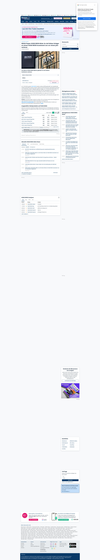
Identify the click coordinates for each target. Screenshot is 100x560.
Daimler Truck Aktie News (33, 536)
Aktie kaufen (54, 82)
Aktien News (29, 526)
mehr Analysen (24, 214)
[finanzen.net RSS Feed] (54, 548)
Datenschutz (42, 544)
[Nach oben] (77, 559)
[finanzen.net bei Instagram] (51, 544)
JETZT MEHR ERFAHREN (63, 519)
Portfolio (64, 448)
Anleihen (57, 21)
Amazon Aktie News (40, 529)
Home (23, 23)
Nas (51, 15)
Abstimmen (70, 480)
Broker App (62, 546)
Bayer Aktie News (31, 529)
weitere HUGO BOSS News (67, 159)
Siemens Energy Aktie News (49, 529)
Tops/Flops (72, 444)
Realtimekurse (65, 442)
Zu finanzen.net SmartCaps (70, 380)
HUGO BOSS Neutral (32, 210)
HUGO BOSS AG (25, 80)
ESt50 (28, 15)
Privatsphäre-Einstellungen (43, 549)
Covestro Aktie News (40, 535)
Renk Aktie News (56, 531)
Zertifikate (43, 21)
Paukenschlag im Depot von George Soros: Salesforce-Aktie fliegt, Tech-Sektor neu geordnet (69, 103)
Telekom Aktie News (70, 536)
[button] (58, 18)
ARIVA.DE (49, 558)
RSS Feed (55, 172)
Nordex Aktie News (60, 532)
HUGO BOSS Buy (31, 206)
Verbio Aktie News (68, 537)
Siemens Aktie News (49, 535)
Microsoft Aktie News (25, 530)
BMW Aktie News (31, 537)
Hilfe (31, 543)
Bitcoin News (44, 528)
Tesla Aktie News (69, 528)
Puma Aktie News (65, 535)
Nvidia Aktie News (51, 528)
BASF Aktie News (24, 529)
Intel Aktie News (24, 535)
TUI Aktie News (59, 529)
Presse (22, 546)
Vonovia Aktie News (68, 532)
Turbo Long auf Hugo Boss (27, 117)
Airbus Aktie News (73, 531)
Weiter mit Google (87, 18)
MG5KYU (23, 127)
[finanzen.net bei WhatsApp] (52, 548)
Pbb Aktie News (61, 537)
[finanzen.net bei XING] (55, 546)
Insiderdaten (64, 446)
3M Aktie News (24, 539)
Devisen (71, 21)
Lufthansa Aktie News (65, 531)
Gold (76, 15)
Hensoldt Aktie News (25, 531)
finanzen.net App (63, 543)
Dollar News (23, 528)
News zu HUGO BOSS (39, 23)
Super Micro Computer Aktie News (50, 537)
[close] (95, 5)
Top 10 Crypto (44, 15)
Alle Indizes (72, 442)
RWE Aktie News (49, 531)
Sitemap (22, 547)
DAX (22, 15)
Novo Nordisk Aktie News (59, 534)
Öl (70, 15)
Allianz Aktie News (66, 529)
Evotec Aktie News (39, 534)
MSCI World (36, 15)
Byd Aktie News (24, 532)
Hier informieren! (65, 491)
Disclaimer (42, 546)
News (27, 21)
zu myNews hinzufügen (26, 174)
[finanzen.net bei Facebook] (53, 544)
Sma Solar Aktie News (43, 536)
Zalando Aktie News (39, 537)
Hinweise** (41, 127)
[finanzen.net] (25, 17)
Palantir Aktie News (32, 535)
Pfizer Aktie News (67, 534)
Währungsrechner (63, 544)
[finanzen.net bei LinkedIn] (53, 546)
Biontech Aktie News (32, 532)
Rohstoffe (62, 21)
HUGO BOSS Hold (31, 208)
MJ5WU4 (26, 127)
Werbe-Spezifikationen (35, 546)
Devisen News (73, 526)
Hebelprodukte (50, 21)
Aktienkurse (64, 440)
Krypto (67, 21)
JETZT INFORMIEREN (33, 519)
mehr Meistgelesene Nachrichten (68, 108)
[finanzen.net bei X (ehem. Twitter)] (51, 546)
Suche (70, 48)
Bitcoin (58, 15)
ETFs (39, 21)
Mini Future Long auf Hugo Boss (28, 119)
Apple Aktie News (51, 530)
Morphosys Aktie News (48, 534)
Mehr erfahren (28, 36)
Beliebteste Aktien (73, 440)
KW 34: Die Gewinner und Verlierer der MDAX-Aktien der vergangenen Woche (69, 97)
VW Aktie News (30, 539)
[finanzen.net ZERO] (40, 37)
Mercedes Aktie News (52, 532)
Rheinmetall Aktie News (60, 528)
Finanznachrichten (36, 526)
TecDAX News (53, 526)
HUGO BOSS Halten (31, 204)
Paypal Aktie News (41, 531)
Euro (64, 15)
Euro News (29, 528)
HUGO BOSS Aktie (31, 23)
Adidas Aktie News (73, 535)
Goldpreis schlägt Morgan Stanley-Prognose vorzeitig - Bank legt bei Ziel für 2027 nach (69, 94)
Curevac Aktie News (58, 535)
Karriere (22, 544)
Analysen (30, 82)
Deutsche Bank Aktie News (42, 530)
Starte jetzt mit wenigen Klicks (27, 102)
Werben (32, 544)
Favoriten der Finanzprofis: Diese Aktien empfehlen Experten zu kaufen (69, 100)
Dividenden (72, 446)
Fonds (35, 21)
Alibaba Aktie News (62, 536)
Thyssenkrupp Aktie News (42, 532)
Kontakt (22, 543)
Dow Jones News (60, 526)
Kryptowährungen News (36, 528)
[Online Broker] (26, 18)
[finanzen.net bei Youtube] (55, 544)
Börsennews (23, 526)
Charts (23, 82)
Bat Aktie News (24, 537)
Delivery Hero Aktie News (53, 536)
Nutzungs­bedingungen (44, 547)
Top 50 (63, 444)
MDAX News (47, 526)
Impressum (42, 543)
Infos (42, 103)
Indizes (30, 21)
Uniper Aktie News (31, 534)
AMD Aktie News (24, 534)
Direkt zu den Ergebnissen (67, 482)
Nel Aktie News (24, 536)
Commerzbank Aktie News (61, 530)
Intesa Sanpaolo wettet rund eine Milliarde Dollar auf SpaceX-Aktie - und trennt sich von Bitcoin (69, 106)
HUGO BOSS (33, 86)
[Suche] (52, 18)
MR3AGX (28, 127)
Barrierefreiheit (43, 551)
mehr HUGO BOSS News (26, 172)
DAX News (42, 526)
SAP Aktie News (33, 530)
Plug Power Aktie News (71, 530)
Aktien (22, 21)
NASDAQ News (67, 526)
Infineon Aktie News (34, 531)
